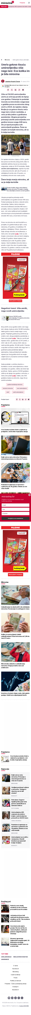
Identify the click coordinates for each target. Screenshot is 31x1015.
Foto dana (15, 808)
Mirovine (7, 59)
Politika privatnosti (15, 980)
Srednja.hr (15, 986)
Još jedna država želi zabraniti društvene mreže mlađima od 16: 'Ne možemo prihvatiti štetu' (20, 918)
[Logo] (7, 2)
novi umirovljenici (22, 388)
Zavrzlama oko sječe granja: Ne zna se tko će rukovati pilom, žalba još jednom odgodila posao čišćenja (18, 929)
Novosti (14, 796)
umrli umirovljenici (18, 392)
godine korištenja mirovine (14, 384)
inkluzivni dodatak (20, 957)
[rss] (22, 998)
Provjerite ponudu (15, 300)
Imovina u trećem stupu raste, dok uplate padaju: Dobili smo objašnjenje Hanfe (15, 694)
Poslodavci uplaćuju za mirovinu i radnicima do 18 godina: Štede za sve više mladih (14, 486)
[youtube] (9, 998)
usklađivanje (6, 957)
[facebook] (18, 998)
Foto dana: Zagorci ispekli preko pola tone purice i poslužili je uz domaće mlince (19, 802)
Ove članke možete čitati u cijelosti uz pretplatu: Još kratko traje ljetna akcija (14, 430)
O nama (15, 965)
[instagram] (12, 998)
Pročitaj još (6, 901)
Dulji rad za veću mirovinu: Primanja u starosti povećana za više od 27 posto (14, 458)
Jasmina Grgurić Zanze (12, 81)
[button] (29, 277)
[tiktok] (15, 998)
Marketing (16, 971)
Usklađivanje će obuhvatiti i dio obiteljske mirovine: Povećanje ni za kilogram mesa (15, 608)
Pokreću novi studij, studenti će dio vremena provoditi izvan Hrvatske (18, 907)
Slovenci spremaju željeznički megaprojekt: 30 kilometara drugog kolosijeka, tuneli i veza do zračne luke (19, 942)
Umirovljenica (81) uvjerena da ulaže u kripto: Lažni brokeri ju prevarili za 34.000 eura (19, 815)
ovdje (17, 234)
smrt (8, 392)
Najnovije (5, 769)
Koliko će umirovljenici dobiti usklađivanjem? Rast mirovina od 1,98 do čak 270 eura (15, 636)
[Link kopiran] (25, 399)
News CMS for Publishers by (15, 1006)
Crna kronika (16, 820)
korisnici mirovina (8, 388)
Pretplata (22, 2)
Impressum (15, 968)
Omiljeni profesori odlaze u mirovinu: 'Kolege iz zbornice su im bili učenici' (20, 790)
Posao (15, 977)
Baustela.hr (15, 989)
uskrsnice (5, 959)
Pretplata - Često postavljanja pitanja (15, 983)
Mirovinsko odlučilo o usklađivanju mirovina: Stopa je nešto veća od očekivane (13, 665)
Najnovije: (4, 6)
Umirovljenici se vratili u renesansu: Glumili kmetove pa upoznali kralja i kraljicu (19, 840)
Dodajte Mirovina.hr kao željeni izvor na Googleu (16, 86)
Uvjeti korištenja (15, 974)
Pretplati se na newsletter (15, 518)
